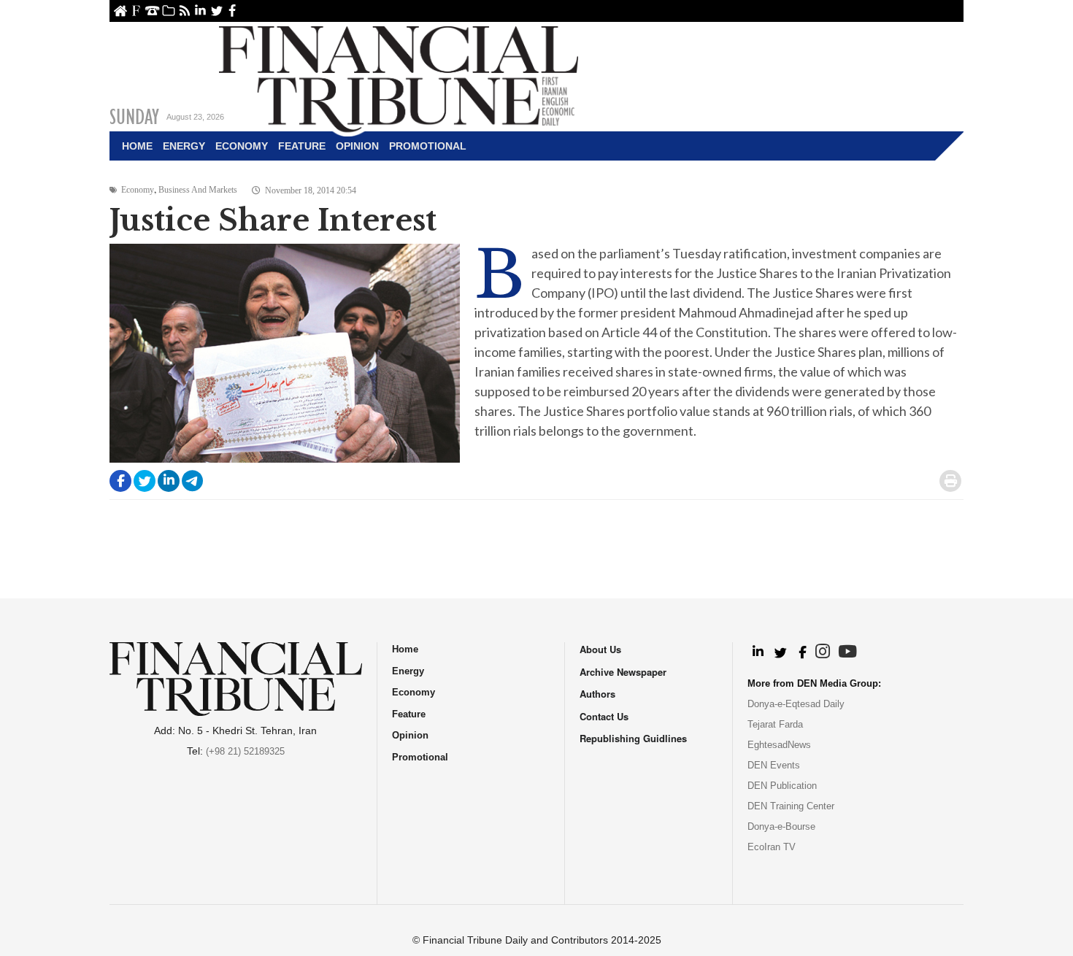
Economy (241, 146)
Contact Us (152, 10)
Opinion (357, 146)
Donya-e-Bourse (781, 826)
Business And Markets (197, 190)
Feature (302, 146)
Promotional (427, 146)
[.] (757, 652)
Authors (597, 694)
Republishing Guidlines (633, 738)
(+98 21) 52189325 (245, 751)
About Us (136, 10)
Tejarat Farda (775, 724)
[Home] (398, 77)
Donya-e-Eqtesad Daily (796, 703)
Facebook (232, 10)
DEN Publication (782, 785)
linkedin (200, 10)
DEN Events (773, 765)
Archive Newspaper (623, 672)
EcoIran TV (771, 846)
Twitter (216, 10)
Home (120, 10)
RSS (184, 10)
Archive (168, 10)
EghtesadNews (779, 744)
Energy (184, 146)
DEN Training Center (790, 806)
